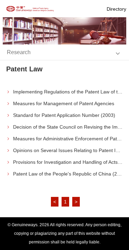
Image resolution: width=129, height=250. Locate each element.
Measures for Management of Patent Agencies (63, 103)
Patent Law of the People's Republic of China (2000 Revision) (67, 174)
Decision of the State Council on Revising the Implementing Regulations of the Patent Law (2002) (67, 127)
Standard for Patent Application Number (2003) (64, 115)
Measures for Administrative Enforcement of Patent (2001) (67, 138)
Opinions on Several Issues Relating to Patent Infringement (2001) (67, 150)
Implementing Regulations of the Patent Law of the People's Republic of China (67, 91)
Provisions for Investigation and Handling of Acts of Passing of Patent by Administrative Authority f (67, 162)
